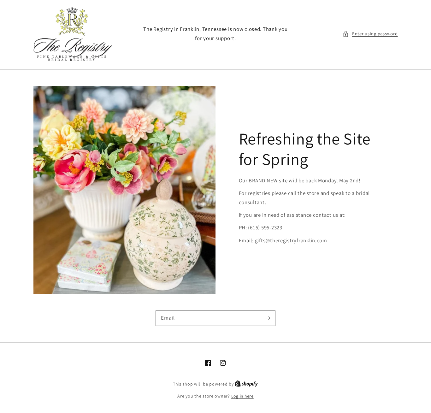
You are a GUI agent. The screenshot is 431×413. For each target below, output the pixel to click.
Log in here (242, 396)
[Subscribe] (268, 318)
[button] (370, 34)
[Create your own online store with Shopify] (246, 384)
